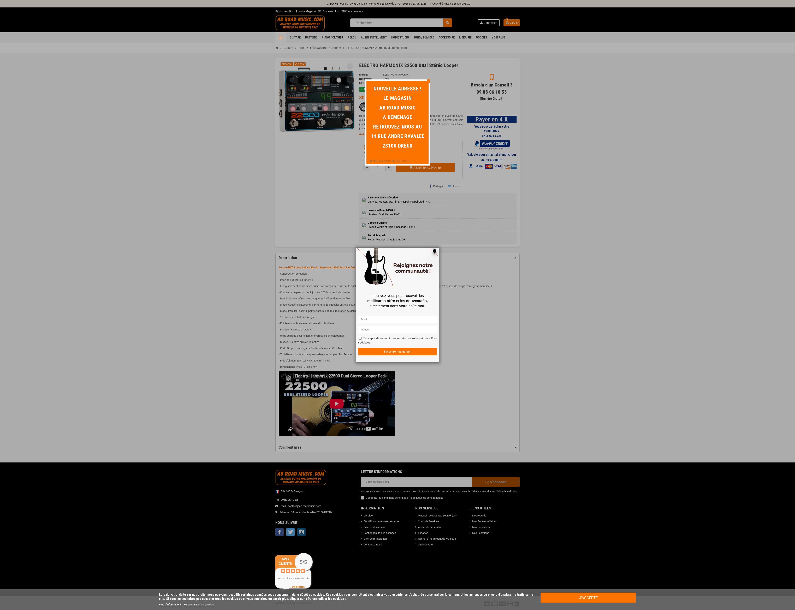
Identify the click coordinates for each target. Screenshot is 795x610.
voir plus (298, 586)
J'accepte (588, 598)
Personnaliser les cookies (199, 604)
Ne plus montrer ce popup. (391, 160)
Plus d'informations (170, 604)
